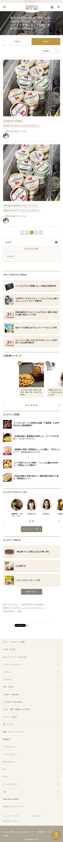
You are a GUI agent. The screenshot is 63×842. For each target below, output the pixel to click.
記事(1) (17, 42)
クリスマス (7, 679)
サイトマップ (51, 832)
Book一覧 (35, 816)
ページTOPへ (31, 618)
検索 (59, 7)
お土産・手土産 (9, 649)
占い (4, 769)
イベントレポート (10, 754)
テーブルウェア (9, 747)
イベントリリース (10, 784)
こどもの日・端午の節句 (12, 702)
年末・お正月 (8, 687)
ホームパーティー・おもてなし (15, 657)
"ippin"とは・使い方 (11, 821)
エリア (8, 242)
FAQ (4, 836)
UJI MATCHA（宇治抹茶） (13, 121)
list (27, 625)
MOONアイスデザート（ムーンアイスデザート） (21, 126)
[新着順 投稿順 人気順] (50, 51)
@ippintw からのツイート (14, 806)
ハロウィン (7, 672)
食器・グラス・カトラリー (13, 732)
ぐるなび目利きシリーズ (25, 832)
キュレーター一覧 (10, 816)
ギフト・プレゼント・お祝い (14, 642)
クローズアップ (9, 762)
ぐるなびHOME (8, 832)
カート (52, 7)
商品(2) (46, 42)
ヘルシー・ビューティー (12, 664)
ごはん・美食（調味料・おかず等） (17, 709)
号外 (4, 792)
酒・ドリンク (8, 724)
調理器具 (6, 739)
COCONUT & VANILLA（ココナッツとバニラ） (21, 206)
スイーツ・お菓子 (10, 717)
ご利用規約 (40, 832)
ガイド (5, 777)
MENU (4, 7)
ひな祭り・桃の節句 (11, 694)
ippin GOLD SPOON (11, 799)
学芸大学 (10, 257)
